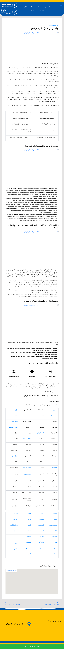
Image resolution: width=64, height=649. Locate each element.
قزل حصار (15, 513)
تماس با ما (41, 11)
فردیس (16, 543)
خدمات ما (39, 7)
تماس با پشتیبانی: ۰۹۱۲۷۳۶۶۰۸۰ (6, 12)
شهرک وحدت (54, 536)
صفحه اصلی (48, 7)
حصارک (29, 513)
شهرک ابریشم (40, 433)
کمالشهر (29, 531)
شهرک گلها (54, 467)
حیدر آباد (41, 536)
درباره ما (33, 11)
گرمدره (55, 542)
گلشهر (29, 525)
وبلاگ (32, 7)
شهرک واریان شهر (13, 427)
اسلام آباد (41, 542)
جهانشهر (55, 513)
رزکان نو (16, 410)
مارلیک (16, 555)
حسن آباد (54, 410)
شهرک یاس (54, 462)
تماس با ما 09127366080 (32, 646)
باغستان (42, 548)
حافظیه (55, 548)
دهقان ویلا (41, 513)
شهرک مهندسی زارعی (12, 421)
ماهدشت (28, 542)
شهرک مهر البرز (53, 416)
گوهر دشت (41, 525)
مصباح (16, 531)
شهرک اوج (41, 519)
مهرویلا (55, 554)
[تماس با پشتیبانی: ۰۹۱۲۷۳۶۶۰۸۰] (14, 12)
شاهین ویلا (41, 531)
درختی (29, 519)
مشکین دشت (14, 549)
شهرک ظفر (15, 456)
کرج (17, 536)
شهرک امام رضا (27, 467)
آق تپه (29, 554)
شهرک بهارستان (27, 439)
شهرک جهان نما (53, 525)
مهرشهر (29, 536)
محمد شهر (28, 548)
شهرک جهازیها (27, 474)
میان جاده (41, 554)
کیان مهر (15, 519)
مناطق (25, 7)
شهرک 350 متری (14, 525)
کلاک (56, 531)
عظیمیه (55, 519)
